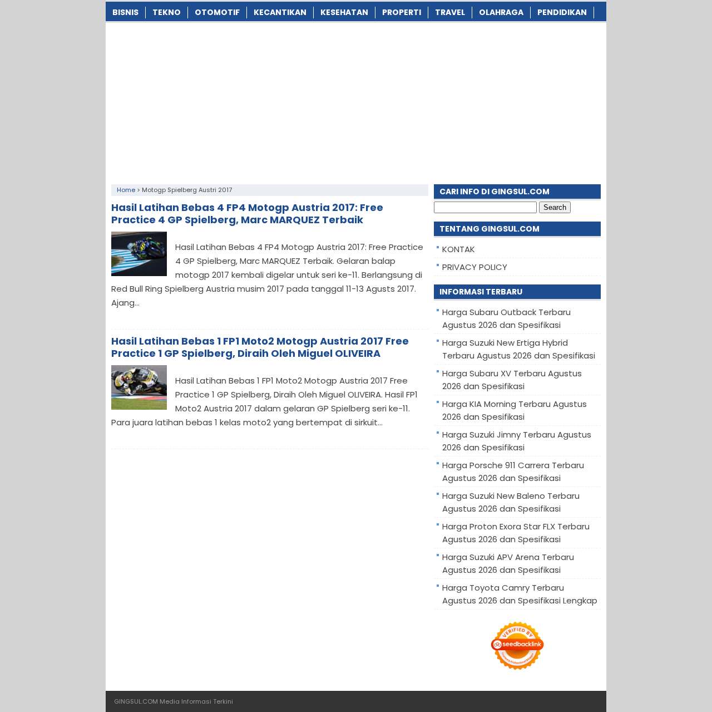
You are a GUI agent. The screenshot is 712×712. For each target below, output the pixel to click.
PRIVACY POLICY (474, 267)
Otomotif (217, 12)
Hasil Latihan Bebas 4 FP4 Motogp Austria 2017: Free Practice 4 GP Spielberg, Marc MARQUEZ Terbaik (247, 213)
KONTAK (458, 249)
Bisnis (125, 12)
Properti (401, 12)
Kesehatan (344, 12)
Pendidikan (562, 12)
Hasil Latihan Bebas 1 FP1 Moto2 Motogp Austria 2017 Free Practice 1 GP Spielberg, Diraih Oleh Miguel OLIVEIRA (260, 347)
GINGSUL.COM (136, 701)
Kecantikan (280, 12)
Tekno (166, 12)
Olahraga (501, 12)
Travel (450, 12)
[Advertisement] (356, 101)
